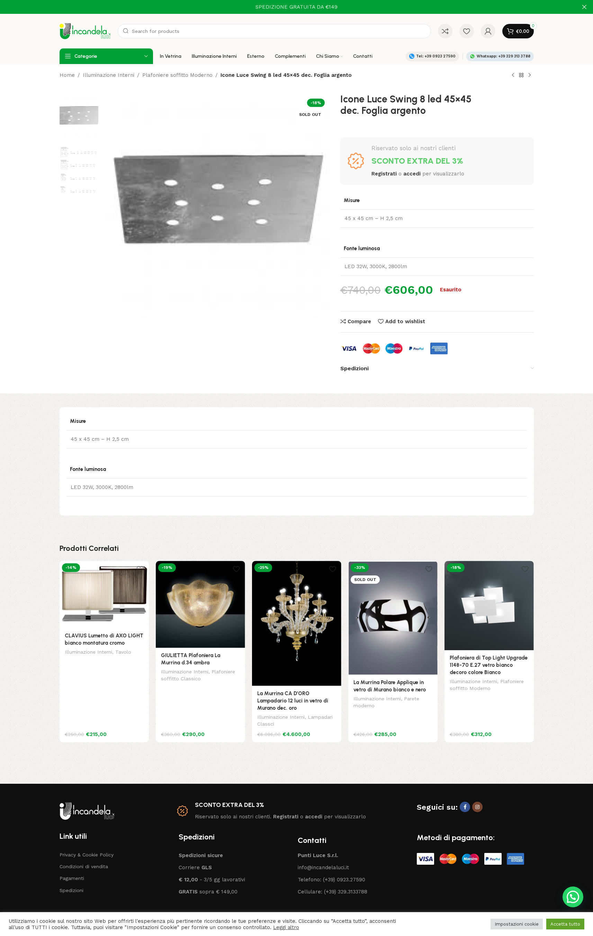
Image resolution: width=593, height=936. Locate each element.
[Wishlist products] (466, 31)
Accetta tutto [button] (565, 924)
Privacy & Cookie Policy (87, 854)
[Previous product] (513, 75)
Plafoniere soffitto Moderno (177, 75)
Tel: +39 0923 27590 (436, 56)
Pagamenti (72, 878)
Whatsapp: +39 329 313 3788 (503, 56)
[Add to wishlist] (140, 568)
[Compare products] (445, 31)
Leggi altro (286, 927)
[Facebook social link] (465, 807)
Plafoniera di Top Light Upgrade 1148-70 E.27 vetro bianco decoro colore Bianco (489, 665)
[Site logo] (85, 31)
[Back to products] (521, 75)
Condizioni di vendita (84, 866)
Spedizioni (71, 890)
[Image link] (87, 810)
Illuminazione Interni (108, 75)
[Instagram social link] (477, 807)
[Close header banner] (584, 7)
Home (67, 75)
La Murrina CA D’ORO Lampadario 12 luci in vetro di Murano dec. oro (292, 700)
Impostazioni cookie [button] (517, 924)
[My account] (488, 31)
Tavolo (123, 652)
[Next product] (529, 75)
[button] (573, 897)
